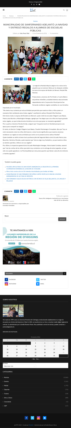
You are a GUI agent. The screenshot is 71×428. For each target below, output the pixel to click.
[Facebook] (31, 4)
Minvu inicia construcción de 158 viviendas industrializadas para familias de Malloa (29, 171)
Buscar (7, 216)
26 (7, 355)
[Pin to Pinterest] (29, 79)
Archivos (5, 363)
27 (17, 355)
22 (35, 352)
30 (45, 355)
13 (17, 349)
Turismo (36, 393)
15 (35, 349)
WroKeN (31, 425)
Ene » (37, 359)
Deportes (36, 389)
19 (7, 352)
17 (54, 349)
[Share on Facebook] (21, 79)
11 (63, 346)
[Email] (39, 4)
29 (35, 355)
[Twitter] (34, 4)
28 (26, 355)
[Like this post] (17, 79)
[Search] (64, 10)
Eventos (36, 381)
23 (45, 352)
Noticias (11, 16)
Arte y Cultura (36, 398)
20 (17, 352)
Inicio (4, 16)
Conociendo (36, 402)
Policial (36, 385)
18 (63, 349)
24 (54, 352)
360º (36, 406)
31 (54, 355)
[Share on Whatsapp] (33, 79)
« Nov (33, 359)
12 (7, 349)
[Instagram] (36, 4)
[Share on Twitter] (25, 79)
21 (26, 352)
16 (45, 349)
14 (26, 349)
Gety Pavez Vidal (24, 33)
